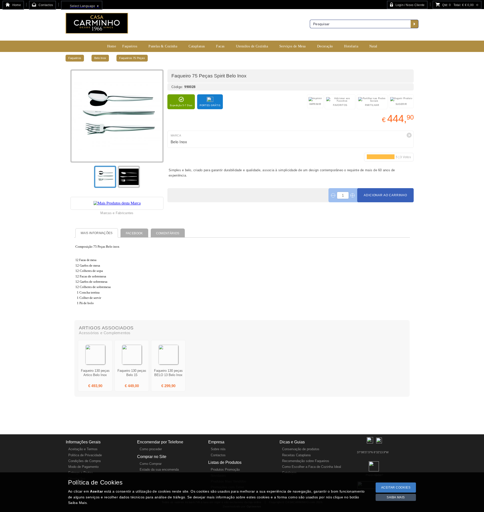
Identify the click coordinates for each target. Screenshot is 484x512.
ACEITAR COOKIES (396, 487)
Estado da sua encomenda (159, 469)
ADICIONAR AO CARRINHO (385, 195)
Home (111, 46)
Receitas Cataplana (296, 455)
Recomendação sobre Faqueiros (305, 461)
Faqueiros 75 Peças (132, 58)
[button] (409, 135)
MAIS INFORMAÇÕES (97, 233)
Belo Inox (100, 58)
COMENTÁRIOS (167, 233)
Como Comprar (151, 464)
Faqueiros (74, 58)
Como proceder (151, 449)
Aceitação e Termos (83, 449)
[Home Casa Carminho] (97, 25)
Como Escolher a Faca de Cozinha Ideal (311, 467)
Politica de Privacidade (85, 455)
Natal (373, 46)
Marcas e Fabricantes (116, 213)
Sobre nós (218, 449)
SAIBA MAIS (396, 497)
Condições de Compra (84, 461)
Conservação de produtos (300, 449)
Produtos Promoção (225, 469)
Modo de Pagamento (83, 467)
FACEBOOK (134, 233)
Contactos (218, 455)
